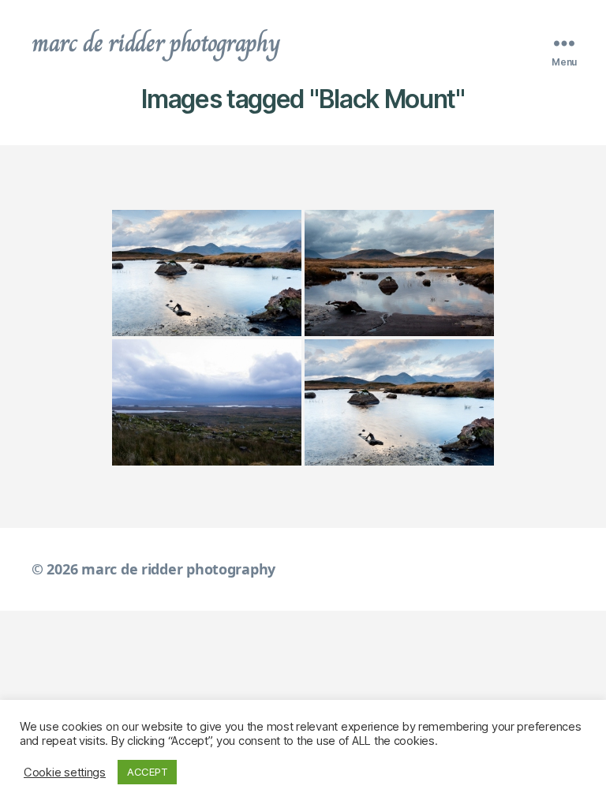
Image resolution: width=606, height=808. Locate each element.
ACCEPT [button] (147, 771)
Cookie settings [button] (65, 772)
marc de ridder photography (155, 42)
